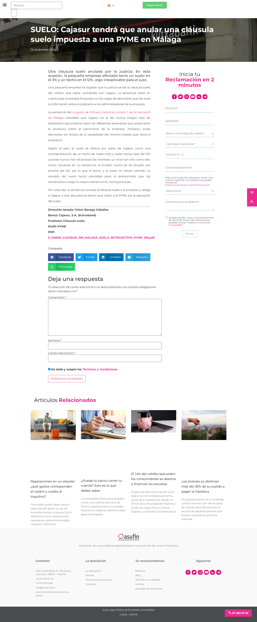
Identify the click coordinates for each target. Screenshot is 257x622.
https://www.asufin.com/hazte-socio (187, 185)
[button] (5, 5)
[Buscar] (14, 12)
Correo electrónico (62, 353)
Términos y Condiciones (100, 369)
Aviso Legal (109, 610)
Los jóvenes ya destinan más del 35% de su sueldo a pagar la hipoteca (203, 486)
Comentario (57, 297)
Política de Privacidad (127, 610)
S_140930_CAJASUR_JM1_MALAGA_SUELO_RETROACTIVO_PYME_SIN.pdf (101, 237)
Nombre (55, 340)
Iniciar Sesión (130, 3)
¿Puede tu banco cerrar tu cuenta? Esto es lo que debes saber (101, 486)
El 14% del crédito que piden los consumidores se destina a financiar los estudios (153, 479)
